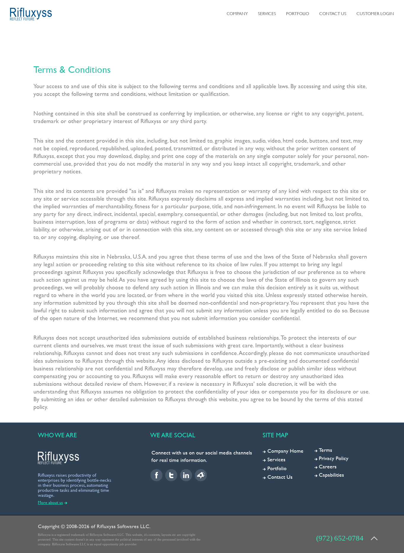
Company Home (285, 451)
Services (267, 13)
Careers (328, 466)
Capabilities (331, 475)
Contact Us (280, 477)
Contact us (332, 13)
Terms (325, 450)
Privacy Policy (333, 458)
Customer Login (375, 13)
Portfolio (297, 13)
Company (237, 13)
